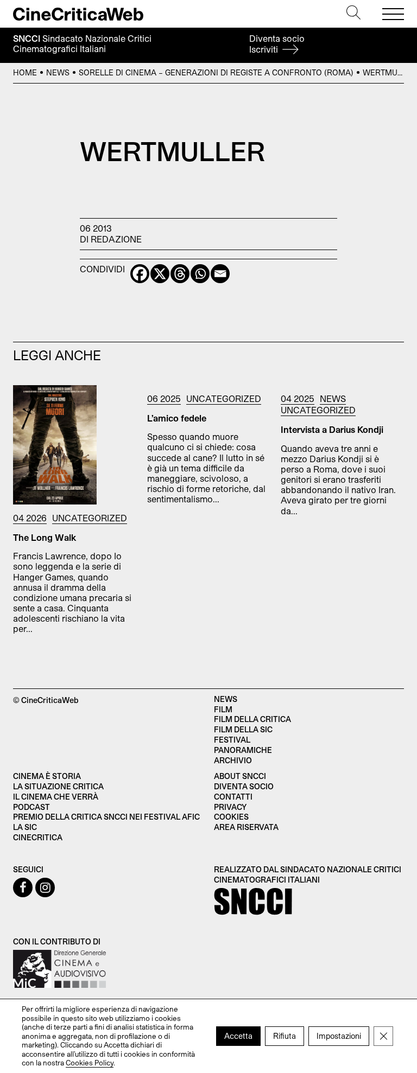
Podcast (31, 807)
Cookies (231, 816)
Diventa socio (277, 43)
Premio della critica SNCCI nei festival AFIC (106, 816)
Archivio (233, 760)
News (58, 72)
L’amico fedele (176, 418)
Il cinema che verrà (55, 796)
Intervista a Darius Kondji (332, 429)
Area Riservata (246, 827)
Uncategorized (89, 518)
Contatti (233, 796)
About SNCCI (240, 776)
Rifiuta (284, 1035)
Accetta (238, 1035)
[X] (159, 273)
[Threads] (179, 273)
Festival (232, 739)
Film (223, 709)
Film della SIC (243, 729)
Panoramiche (243, 750)
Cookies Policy (89, 1062)
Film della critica (252, 719)
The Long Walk (45, 537)
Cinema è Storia (47, 776)
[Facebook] (139, 273)
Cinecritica (37, 837)
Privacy (230, 807)
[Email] (220, 273)
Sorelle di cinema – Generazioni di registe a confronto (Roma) (216, 72)
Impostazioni (339, 1035)
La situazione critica (58, 786)
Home (25, 72)
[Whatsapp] (200, 273)
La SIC (25, 827)
